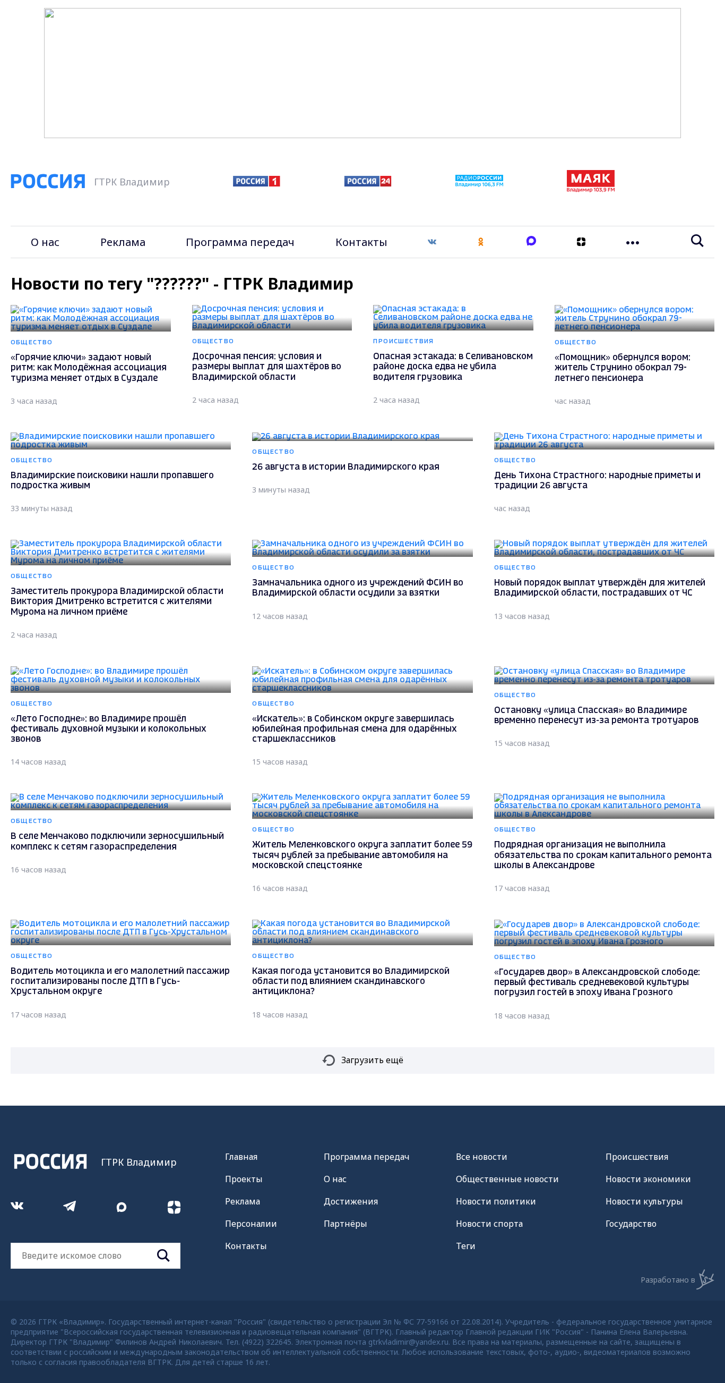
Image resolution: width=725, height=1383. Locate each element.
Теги (466, 1246)
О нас (45, 242)
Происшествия (637, 1157)
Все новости (481, 1157)
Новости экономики (648, 1179)
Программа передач (240, 242)
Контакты (361, 242)
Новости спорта (489, 1223)
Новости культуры (644, 1201)
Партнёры (345, 1223)
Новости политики (496, 1201)
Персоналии (251, 1223)
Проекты (244, 1179)
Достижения (351, 1201)
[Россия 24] (368, 183)
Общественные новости (507, 1179)
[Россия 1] (256, 183)
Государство (631, 1223)
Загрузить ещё (372, 1060)
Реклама (122, 242)
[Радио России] (479, 184)
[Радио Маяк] (591, 189)
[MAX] (531, 242)
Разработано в (668, 1280)
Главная (241, 1157)
